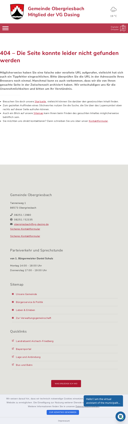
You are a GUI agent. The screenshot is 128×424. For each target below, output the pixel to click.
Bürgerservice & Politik (29, 302)
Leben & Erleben (25, 310)
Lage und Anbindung (28, 357)
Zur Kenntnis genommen (62, 412)
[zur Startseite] (17, 11)
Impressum (64, 420)
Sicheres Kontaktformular (25, 229)
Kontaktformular (98, 121)
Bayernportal (23, 349)
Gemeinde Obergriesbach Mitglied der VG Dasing (56, 11)
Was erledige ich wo (66, 383)
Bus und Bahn (24, 365)
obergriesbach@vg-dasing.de (31, 224)
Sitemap (38, 113)
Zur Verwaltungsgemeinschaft (33, 318)
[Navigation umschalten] (5, 28)
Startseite (40, 101)
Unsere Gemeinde (26, 294)
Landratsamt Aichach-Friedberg (35, 341)
